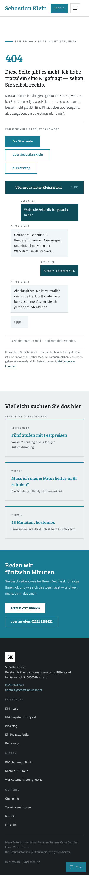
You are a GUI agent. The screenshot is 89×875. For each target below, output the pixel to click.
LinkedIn (11, 825)
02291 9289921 (14, 685)
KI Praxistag (21, 168)
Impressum (12, 862)
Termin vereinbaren (25, 608)
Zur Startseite (22, 141)
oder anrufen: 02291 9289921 (32, 621)
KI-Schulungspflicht (18, 762)
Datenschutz (31, 862)
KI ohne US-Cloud (16, 771)
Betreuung (12, 743)
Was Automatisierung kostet (23, 779)
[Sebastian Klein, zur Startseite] (26, 8)
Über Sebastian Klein (27, 154)
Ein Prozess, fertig (17, 734)
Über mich (12, 798)
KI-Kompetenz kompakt (20, 717)
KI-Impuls (11, 708)
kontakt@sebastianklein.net (23, 690)
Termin (59, 8)
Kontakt (10, 816)
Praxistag (11, 726)
